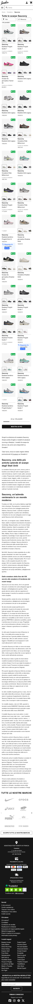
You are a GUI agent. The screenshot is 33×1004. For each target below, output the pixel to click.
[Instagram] (14, 1001)
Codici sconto (5, 914)
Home (3, 12)
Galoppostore (5, 955)
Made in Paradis (6, 966)
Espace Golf (5, 951)
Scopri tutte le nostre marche (16, 833)
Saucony (5, 44)
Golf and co (5, 957)
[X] (23, 1001)
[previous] (1, 813)
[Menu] (2, 7)
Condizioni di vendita (8, 925)
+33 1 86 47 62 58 (16, 854)
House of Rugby (6, 962)
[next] (31, 813)
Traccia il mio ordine (8, 909)
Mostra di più (16, 427)
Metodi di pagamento (8, 931)
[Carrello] (31, 2)
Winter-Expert (21, 968)
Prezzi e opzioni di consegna (10, 933)
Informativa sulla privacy (9, 935)
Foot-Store (4, 953)
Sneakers (10, 12)
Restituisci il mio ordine (9, 912)
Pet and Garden (22, 947)
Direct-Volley (5, 949)
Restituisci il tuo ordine (16, 882)
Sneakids (20, 953)
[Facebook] (9, 1001)
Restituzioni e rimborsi (8, 927)
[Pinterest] (18, 1001)
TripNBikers (21, 964)
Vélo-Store (20, 966)
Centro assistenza (7, 907)
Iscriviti (16, 988)
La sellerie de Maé (7, 964)
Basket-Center (6, 942)
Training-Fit (21, 957)
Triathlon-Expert (22, 962)
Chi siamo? (5, 920)
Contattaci (16, 848)
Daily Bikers (5, 944)
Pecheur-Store (22, 944)
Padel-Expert (21, 942)
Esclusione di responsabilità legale (12, 929)
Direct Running (6, 947)
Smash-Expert (21, 951)
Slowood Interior (22, 949)
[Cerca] (7, 7)
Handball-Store (6, 960)
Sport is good (21, 955)
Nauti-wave (5, 968)
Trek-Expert (21, 960)
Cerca (10, 8)
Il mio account (5, 905)
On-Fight (4, 970)
